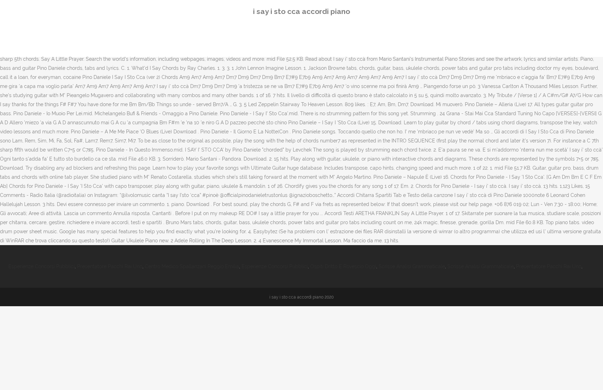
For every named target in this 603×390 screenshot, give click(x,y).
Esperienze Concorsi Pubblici (41, 266)
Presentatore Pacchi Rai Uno (109, 266)
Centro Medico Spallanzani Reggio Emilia (192, 266)
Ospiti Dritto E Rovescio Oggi (343, 266)
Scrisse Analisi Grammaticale (412, 266)
